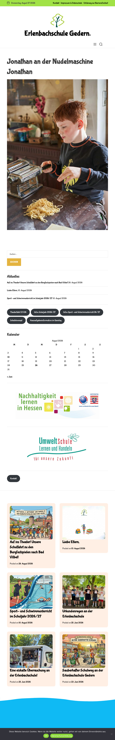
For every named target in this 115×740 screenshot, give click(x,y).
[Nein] (111, 734)
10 (8, 357)
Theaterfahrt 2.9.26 (18, 312)
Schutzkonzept (16, 320)
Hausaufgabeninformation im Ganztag (45, 320)
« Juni (9, 376)
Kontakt (56, 3)
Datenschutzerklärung (62, 736)
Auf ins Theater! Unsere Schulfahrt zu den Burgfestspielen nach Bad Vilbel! (37, 282)
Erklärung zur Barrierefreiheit (96, 3)
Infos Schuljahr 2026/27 (45, 312)
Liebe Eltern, (12, 290)
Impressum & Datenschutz (71, 3)
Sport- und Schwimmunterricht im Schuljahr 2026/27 (29, 298)
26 (36, 365)
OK (46, 736)
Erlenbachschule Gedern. (57, 33)
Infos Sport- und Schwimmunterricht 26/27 (81, 312)
